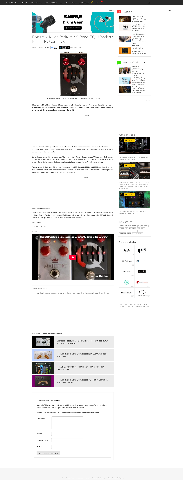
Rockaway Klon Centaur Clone (43, 149)
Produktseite (41, 226)
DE (149, 2)
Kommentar (41, 418)
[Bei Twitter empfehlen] (109, 288)
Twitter (169, 2)
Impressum (137, 304)
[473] (142, 250)
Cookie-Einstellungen (126, 306)
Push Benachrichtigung (142, 306)
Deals (97, 2)
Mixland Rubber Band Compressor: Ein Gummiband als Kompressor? (82, 354)
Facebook (164, 2)
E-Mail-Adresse (43, 440)
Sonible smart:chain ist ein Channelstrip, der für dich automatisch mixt (133, 150)
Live (67, 2)
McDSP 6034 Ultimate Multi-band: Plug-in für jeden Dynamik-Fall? (80, 367)
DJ (61, 2)
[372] (126, 282)
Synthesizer (51, 2)
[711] (127, 250)
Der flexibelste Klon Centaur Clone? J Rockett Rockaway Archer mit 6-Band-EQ (82, 341)
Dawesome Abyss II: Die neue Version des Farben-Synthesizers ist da (132, 204)
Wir (121, 304)
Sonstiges (84, 2)
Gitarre (25, 2)
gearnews (11, 2)
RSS (174, 2)
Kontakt (145, 304)
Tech (73, 2)
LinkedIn (156, 2)
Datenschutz (128, 304)
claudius (46, 47)
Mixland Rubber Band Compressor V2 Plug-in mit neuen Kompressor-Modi (82, 380)
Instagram (160, 2)
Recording (36, 2)
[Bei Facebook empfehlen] (101, 288)
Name (39, 434)
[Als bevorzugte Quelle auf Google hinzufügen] (64, 47)
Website (40, 447)
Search (179, 2)
